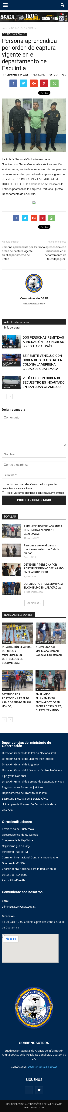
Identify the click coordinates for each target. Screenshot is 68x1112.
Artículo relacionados (16, 322)
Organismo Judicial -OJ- (16, 846)
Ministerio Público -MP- (16, 852)
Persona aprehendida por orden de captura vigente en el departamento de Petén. (17, 253)
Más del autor (12, 327)
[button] (62, 5)
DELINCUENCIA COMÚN (14, 34)
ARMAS (6, 642)
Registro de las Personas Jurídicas (22, 787)
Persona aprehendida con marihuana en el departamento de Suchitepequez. (50, 253)
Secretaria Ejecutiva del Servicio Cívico (25, 798)
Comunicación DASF (17, 74)
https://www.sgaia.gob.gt (34, 304)
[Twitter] (39, 1090)
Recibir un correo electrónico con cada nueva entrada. (35, 492)
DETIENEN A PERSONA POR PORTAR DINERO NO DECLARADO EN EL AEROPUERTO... (44, 568)
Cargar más (32, 602)
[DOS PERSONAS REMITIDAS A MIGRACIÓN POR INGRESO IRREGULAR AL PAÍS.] (11, 341)
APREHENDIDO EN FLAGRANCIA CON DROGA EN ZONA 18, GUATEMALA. (43, 530)
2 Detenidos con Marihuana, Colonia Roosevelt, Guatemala (49, 650)
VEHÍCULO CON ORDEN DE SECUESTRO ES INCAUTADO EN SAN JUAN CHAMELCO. (44, 382)
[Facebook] (29, 1090)
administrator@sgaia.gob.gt (19, 906)
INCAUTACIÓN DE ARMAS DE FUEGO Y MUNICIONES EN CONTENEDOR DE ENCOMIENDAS (17, 654)
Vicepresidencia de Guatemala (20, 834)
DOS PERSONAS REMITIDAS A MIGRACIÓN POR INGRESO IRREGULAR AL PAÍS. (43, 342)
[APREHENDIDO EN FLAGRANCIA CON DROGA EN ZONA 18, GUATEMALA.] (11, 531)
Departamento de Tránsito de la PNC (25, 793)
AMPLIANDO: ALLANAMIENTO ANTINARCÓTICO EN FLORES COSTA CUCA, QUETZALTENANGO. (49, 702)
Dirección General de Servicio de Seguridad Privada (33, 781)
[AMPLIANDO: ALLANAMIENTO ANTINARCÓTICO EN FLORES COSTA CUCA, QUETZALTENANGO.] (51, 680)
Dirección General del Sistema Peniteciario (28, 759)
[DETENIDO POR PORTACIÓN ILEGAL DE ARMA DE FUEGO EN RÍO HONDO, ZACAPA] (17, 680)
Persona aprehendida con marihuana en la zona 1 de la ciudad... (41, 549)
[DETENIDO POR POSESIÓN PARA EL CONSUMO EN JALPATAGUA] (11, 588)
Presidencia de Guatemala (18, 829)
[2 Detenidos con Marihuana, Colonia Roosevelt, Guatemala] (51, 633)
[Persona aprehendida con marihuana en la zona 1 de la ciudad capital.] (11, 550)
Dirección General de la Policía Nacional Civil (29, 753)
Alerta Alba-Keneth (13, 880)
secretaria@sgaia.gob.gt (42, 1066)
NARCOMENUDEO (45, 642)
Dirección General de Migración (21, 764)
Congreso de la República (17, 840)
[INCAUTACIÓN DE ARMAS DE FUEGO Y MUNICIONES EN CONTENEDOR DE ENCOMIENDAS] (17, 633)
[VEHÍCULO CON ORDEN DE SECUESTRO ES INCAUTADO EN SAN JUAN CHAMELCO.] (11, 382)
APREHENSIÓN (9, 346)
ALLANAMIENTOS (45, 689)
